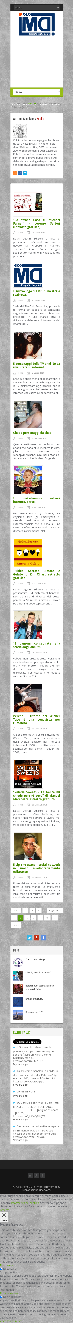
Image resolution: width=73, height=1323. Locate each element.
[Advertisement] (36, 62)
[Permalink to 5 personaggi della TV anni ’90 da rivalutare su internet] (36, 346)
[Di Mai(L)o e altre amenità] (18, 976)
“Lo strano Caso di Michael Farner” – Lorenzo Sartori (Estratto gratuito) (36, 223)
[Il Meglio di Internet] (37, 32)
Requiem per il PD (34, 1012)
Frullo (20, 233)
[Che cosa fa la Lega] (18, 962)
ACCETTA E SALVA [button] (11, 1321)
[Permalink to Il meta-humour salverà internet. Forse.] (36, 481)
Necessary (9, 1268)
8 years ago (20, 1064)
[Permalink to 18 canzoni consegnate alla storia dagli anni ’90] (36, 626)
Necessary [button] (6, 1265)
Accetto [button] (4, 1210)
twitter (29, 937)
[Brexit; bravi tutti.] (18, 1002)
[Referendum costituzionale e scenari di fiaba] (18, 989)
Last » (16, 925)
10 (47, 917)
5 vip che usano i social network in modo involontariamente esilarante (36, 868)
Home (32, 103)
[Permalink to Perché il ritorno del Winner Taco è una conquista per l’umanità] (36, 698)
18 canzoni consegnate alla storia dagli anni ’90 (36, 645)
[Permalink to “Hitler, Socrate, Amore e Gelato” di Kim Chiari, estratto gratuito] (36, 553)
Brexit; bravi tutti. (34, 999)
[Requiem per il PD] (18, 1015)
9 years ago (20, 1095)
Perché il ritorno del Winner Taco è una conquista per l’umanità (36, 719)
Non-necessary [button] (9, 1293)
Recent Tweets (21, 1032)
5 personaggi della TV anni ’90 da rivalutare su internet (36, 365)
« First (16, 910)
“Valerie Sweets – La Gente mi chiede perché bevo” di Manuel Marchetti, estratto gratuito (36, 795)
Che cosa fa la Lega (35, 959)
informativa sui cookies (25, 1203)
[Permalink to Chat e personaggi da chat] (36, 415)
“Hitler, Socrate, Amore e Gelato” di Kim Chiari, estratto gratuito (36, 574)
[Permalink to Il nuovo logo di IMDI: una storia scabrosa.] (36, 276)
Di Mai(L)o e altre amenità (38, 972)
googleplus (36, 937)
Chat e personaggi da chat (32, 433)
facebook (43, 937)
